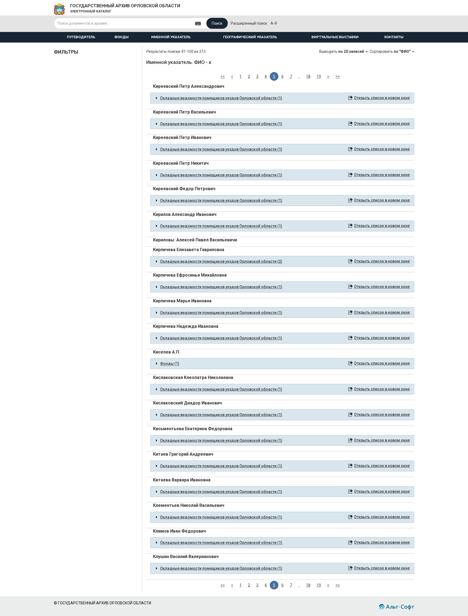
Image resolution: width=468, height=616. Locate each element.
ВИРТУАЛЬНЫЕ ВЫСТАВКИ (335, 37)
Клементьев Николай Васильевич (188, 505)
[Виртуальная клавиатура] (198, 23)
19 (319, 76)
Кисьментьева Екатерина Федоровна (192, 428)
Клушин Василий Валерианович (186, 556)
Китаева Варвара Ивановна (181, 479)
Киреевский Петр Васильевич (184, 112)
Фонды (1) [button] (169, 363)
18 (308, 76)
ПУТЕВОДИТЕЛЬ (81, 37)
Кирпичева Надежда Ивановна (185, 326)
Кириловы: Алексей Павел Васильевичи (195, 239)
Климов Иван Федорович (179, 531)
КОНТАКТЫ (394, 37)
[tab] (282, 98)
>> (338, 76)
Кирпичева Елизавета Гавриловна (188, 249)
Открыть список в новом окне (382, 98)
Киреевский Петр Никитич (181, 163)
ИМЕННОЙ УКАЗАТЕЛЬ (170, 37)
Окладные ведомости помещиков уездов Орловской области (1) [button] (221, 98)
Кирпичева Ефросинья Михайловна (190, 275)
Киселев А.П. (166, 352)
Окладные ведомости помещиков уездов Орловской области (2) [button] (221, 261)
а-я (274, 23)
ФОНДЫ (121, 37)
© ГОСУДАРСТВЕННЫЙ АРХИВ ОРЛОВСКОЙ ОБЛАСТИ (102, 603)
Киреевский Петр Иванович (182, 137)
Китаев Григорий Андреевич (183, 454)
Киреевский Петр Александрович (188, 86)
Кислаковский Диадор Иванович (187, 403)
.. (299, 76)
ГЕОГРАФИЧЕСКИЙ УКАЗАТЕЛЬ (250, 37)
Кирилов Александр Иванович (184, 214)
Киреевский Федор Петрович (184, 188)
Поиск (217, 23)
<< (222, 76)
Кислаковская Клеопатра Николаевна (193, 377)
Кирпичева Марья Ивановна (182, 300)
